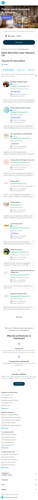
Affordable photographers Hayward (11, 425)
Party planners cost (6, 397)
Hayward (14, 49)
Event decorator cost (7, 395)
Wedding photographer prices (9, 400)
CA (10, 49)
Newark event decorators (8, 465)
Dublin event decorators (8, 457)
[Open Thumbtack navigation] (4, 2)
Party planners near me (7, 445)
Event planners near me (7, 442)
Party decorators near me (8, 437)
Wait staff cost (5, 405)
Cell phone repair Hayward (8, 422)
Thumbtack (4, 49)
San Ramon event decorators (9, 459)
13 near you (7, 18)
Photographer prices (7, 402)
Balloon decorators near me (9, 434)
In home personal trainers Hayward (10, 420)
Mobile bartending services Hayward (11, 417)
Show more (5, 408)
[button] (13, 84)
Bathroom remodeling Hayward (9, 414)
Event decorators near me (8, 439)
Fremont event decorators (8, 462)
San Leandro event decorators (9, 454)
